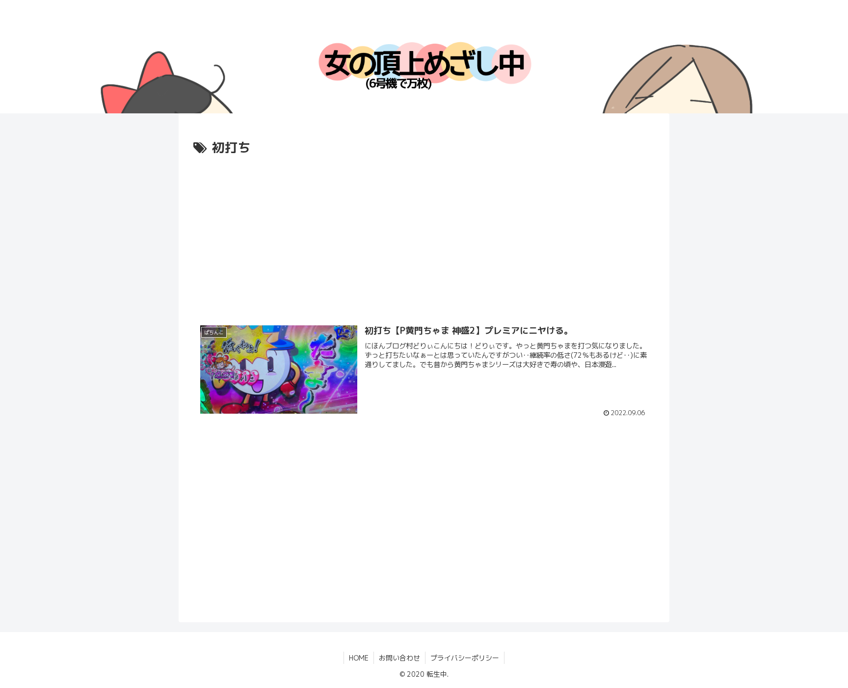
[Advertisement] (424, 232)
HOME (359, 657)
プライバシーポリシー (464, 657)
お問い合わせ (399, 657)
